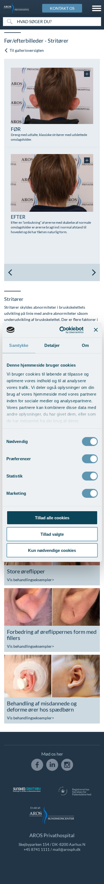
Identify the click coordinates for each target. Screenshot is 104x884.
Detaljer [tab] (52, 345)
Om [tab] (85, 345)
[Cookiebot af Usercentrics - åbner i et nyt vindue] (61, 329)
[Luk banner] (96, 330)
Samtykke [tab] (18, 345)
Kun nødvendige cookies (52, 550)
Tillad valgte (52, 534)
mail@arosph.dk (66, 849)
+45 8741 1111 (37, 849)
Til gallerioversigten (26, 50)
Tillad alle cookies (52, 517)
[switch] (90, 458)
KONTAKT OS (62, 8)
